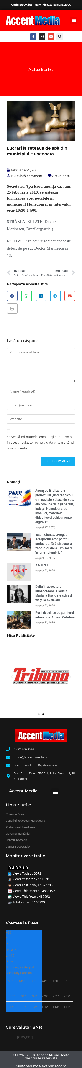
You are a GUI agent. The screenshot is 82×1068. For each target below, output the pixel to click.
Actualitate (40, 69)
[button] (73, 20)
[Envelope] (51, 36)
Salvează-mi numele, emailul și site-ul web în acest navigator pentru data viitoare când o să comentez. (40, 442)
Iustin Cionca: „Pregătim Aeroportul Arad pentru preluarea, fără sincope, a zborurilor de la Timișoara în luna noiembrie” (54, 543)
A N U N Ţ (42, 565)
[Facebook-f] (33, 36)
